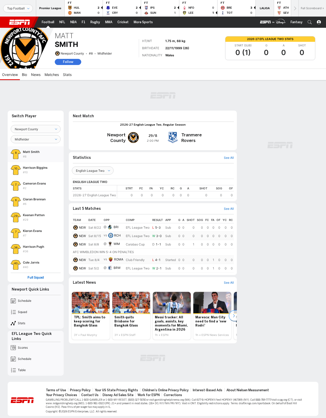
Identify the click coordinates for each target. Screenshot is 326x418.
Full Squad (36, 277)
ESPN (19, 22)
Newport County (72, 53)
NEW (82, 227)
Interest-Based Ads (207, 390)
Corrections (173, 395)
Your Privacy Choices (61, 395)
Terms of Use (56, 390)
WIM (117, 244)
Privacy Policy (80, 390)
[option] (91, 316)
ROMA (118, 259)
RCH (117, 235)
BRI (116, 227)
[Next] (294, 8)
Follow (68, 62)
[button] (310, 22)
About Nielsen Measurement (247, 390)
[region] (175, 192)
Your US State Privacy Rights (116, 390)
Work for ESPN (149, 395)
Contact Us (90, 395)
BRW (117, 268)
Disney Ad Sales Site (118, 395)
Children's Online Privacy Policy (165, 390)
